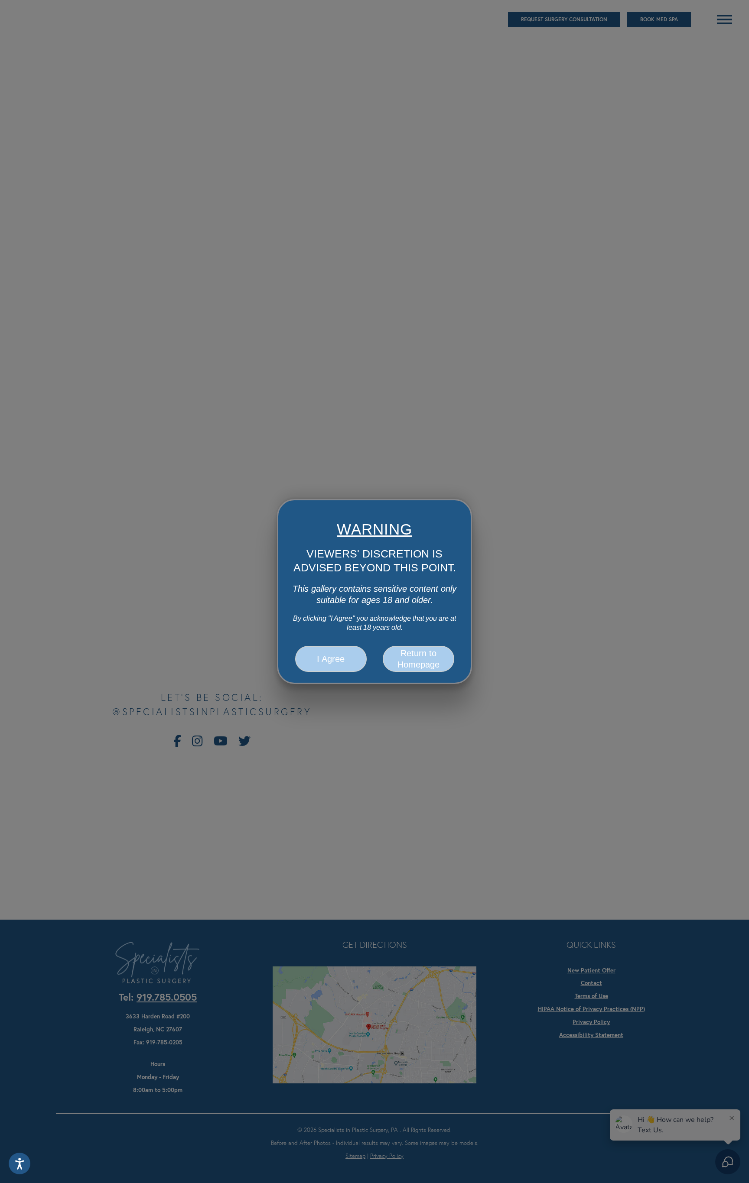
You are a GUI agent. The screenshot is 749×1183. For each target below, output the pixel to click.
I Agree (331, 659)
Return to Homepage (418, 658)
